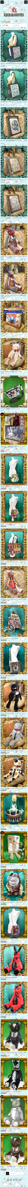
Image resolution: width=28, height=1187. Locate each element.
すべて (17, 25)
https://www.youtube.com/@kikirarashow (17, 1180)
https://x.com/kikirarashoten (11, 1180)
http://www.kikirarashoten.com (20, 1180)
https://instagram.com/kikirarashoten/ (14, 1180)
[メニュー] (2, 2)
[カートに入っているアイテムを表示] (26, 2)
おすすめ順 (5, 25)
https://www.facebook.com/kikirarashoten (8, 1180)
